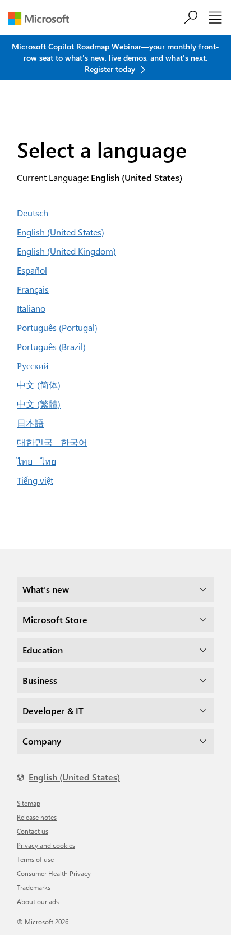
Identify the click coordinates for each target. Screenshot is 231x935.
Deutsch (32, 213)
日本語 (30, 423)
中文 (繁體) (39, 404)
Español (32, 270)
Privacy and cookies (46, 845)
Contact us (32, 831)
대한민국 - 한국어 (52, 442)
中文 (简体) (39, 385)
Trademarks (33, 887)
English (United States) (60, 232)
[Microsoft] (42, 19)
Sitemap (28, 802)
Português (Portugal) (57, 327)
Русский (33, 365)
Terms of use (35, 859)
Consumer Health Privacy (54, 873)
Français (33, 289)
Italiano (31, 308)
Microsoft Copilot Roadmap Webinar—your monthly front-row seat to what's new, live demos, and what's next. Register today (115, 57)
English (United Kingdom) (66, 251)
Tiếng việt (35, 480)
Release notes (37, 817)
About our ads (38, 901)
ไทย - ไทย (36, 461)
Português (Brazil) (51, 346)
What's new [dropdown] (45, 589)
